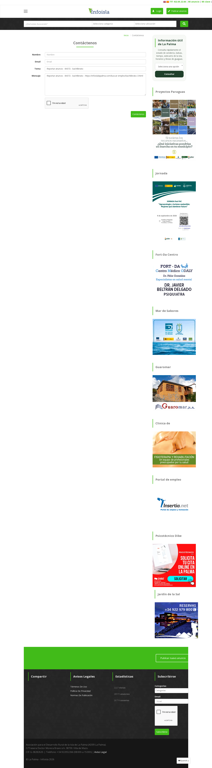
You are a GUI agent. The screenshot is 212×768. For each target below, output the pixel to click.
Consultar (169, 74)
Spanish (184, 760)
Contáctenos (138, 114)
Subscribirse (161, 731)
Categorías (160, 686)
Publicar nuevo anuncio (173, 658)
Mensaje (36, 75)
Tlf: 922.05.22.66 (178, 1)
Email (38, 61)
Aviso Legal (100, 752)
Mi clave (206, 1)
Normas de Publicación (81, 695)
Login (159, 11)
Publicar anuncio (179, 11)
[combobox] (113, 24)
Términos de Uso (78, 686)
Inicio (126, 35)
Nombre (36, 54)
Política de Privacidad (80, 691)
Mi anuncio (193, 1)
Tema (37, 68)
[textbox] (104, 23)
